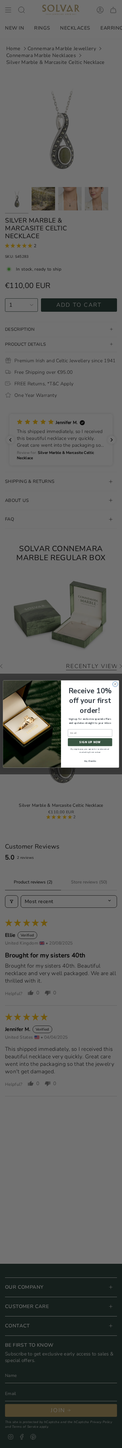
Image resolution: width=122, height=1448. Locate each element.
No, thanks (90, 761)
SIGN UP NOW (90, 742)
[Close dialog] (115, 684)
